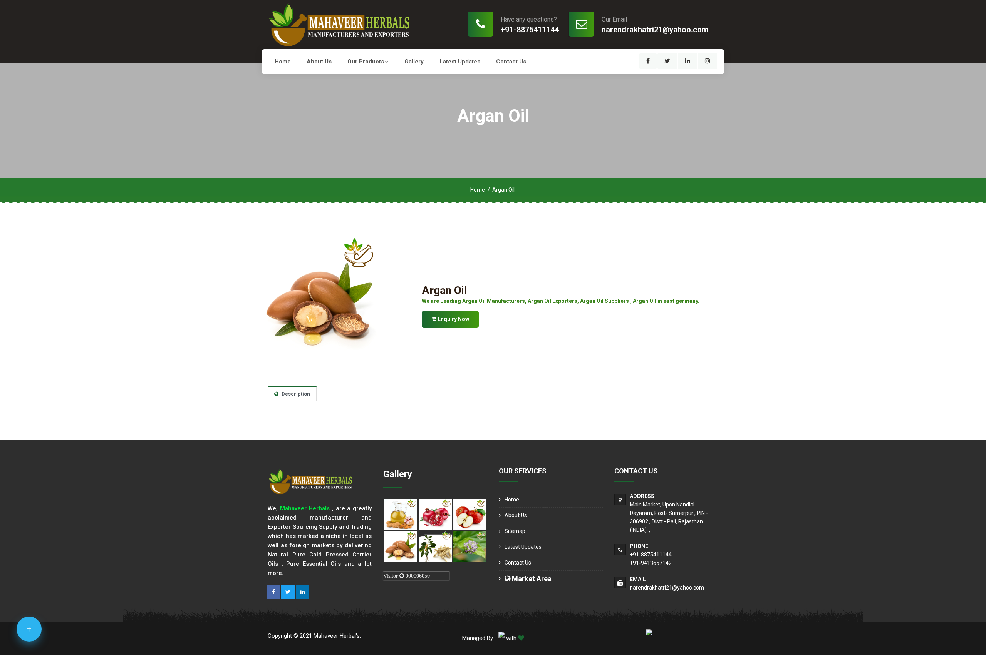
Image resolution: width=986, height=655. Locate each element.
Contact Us (511, 61)
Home (283, 61)
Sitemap (515, 531)
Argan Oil (444, 290)
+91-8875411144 (530, 29)
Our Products (365, 61)
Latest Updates (459, 61)
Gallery (414, 61)
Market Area (531, 579)
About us (319, 61)
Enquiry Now (452, 319)
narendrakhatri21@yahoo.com (655, 29)
